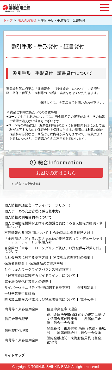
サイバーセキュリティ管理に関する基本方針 (38, 287)
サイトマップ (14, 355)
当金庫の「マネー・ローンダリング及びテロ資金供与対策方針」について (53, 249)
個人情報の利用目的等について (28, 217)
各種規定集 (85, 287)
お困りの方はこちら (56, 172)
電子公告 (87, 299)
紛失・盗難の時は (27, 184)
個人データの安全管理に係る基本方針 (33, 211)
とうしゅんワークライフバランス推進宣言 (36, 269)
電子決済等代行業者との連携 (26, 281)
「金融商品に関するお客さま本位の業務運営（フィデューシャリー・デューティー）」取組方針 (53, 240)
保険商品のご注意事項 (46, 263)
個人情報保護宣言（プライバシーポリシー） (38, 205)
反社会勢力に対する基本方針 (26, 257)
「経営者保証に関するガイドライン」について (40, 275)
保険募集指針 (14, 263)
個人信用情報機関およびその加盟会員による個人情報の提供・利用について (53, 225)
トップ (8, 20)
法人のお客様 (27, 20)
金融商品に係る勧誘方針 (71, 233)
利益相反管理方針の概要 (71, 257)
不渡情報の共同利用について (26, 233)
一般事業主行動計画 (19, 293)
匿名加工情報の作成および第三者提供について (40, 299)
